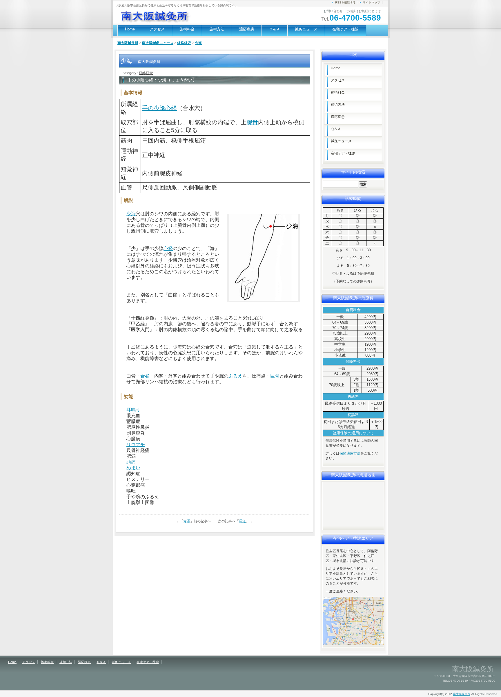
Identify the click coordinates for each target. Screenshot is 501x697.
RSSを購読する (345, 2)
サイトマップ (371, 2)
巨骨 (274, 375)
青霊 (186, 521)
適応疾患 (246, 29)
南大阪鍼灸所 (127, 43)
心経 (168, 248)
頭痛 (131, 461)
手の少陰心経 (159, 108)
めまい (133, 467)
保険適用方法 (350, 453)
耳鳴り (133, 409)
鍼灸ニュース (306, 29)
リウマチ (135, 444)
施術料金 (187, 29)
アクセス (157, 29)
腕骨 (252, 122)
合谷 (145, 375)
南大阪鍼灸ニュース (157, 43)
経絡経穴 (184, 43)
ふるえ (235, 375)
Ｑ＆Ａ (274, 29)
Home (130, 29)
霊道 (242, 521)
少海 (131, 213)
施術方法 (216, 29)
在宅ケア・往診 (345, 29)
